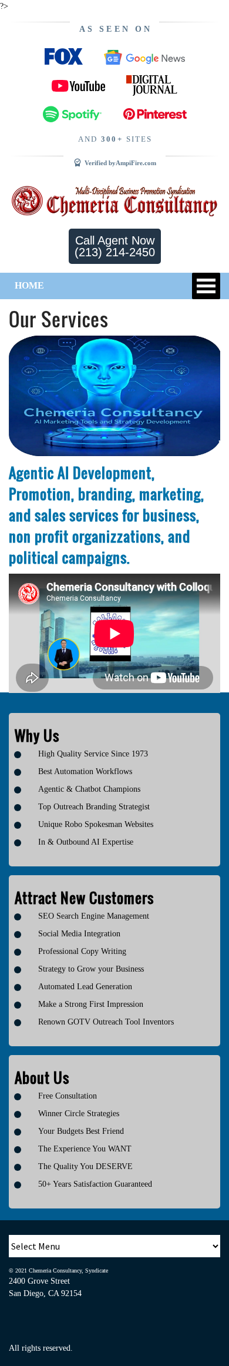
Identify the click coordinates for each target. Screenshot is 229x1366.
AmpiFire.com (136, 162)
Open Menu (206, 286)
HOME (29, 285)
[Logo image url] (114, 200)
